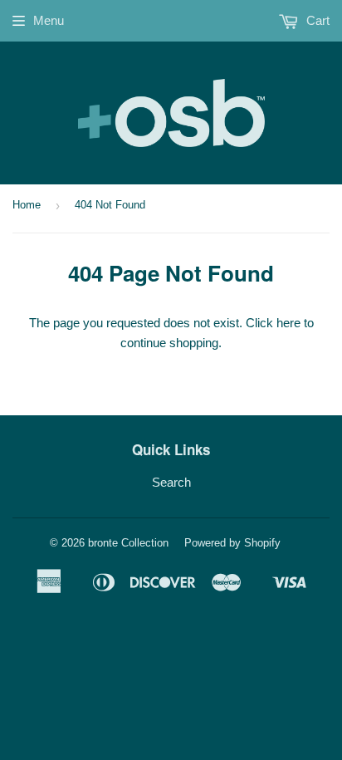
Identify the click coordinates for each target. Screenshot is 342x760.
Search (171, 482)
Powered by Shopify (232, 543)
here (288, 323)
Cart (316, 20)
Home (26, 205)
